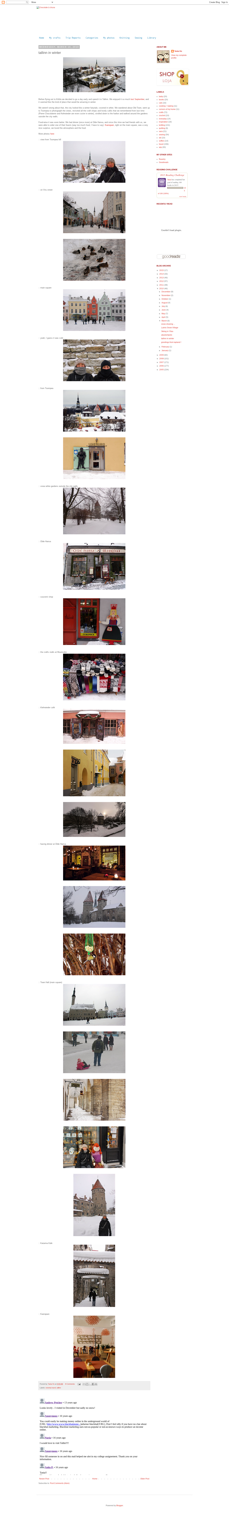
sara (161, 131)
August (165, 303)
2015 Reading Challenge (172, 174)
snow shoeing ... (168, 324)
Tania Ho (51, 1384)
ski (160, 138)
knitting (162, 125)
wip (160, 147)
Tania (169, 179)
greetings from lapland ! (171, 342)
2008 (161, 359)
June (164, 310)
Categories (92, 37)
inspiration (163, 122)
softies (161, 141)
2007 (161, 362)
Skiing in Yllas (167, 331)
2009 (161, 355)
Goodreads (163, 162)
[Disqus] (94, 1436)
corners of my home (167, 109)
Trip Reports (73, 37)
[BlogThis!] (87, 1384)
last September (137, 99)
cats (160, 103)
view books (182, 196)
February (166, 347)
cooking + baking (166, 106)
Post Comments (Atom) (59, 1483)
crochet (162, 115)
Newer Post (44, 1479)
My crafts (54, 37)
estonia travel (51, 1388)
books (161, 100)
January (165, 350)
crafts (161, 112)
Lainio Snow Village (169, 328)
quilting (162, 128)
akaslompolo (166, 335)
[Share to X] (90, 1384)
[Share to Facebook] (93, 1384)
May (164, 314)
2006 (161, 366)
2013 (161, 278)
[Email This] (84, 1384)
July (163, 306)
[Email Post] (79, 1384)
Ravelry (162, 159)
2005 (161, 370)
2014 (161, 274)
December (166, 292)
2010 (161, 288)
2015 (161, 270)
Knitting (125, 37)
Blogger (119, 1505)
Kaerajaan (109, 125)
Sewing (138, 37)
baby (161, 96)
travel (161, 144)
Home (41, 37)
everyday (163, 119)
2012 (161, 281)
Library (151, 37)
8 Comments (70, 1384)
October (165, 299)
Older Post (144, 1479)
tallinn (59, 1388)
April (164, 317)
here (52, 134)
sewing (162, 135)
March (164, 321)
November (166, 295)
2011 (161, 285)
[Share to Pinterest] (96, 1384)
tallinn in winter (167, 338)
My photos (108, 37)
